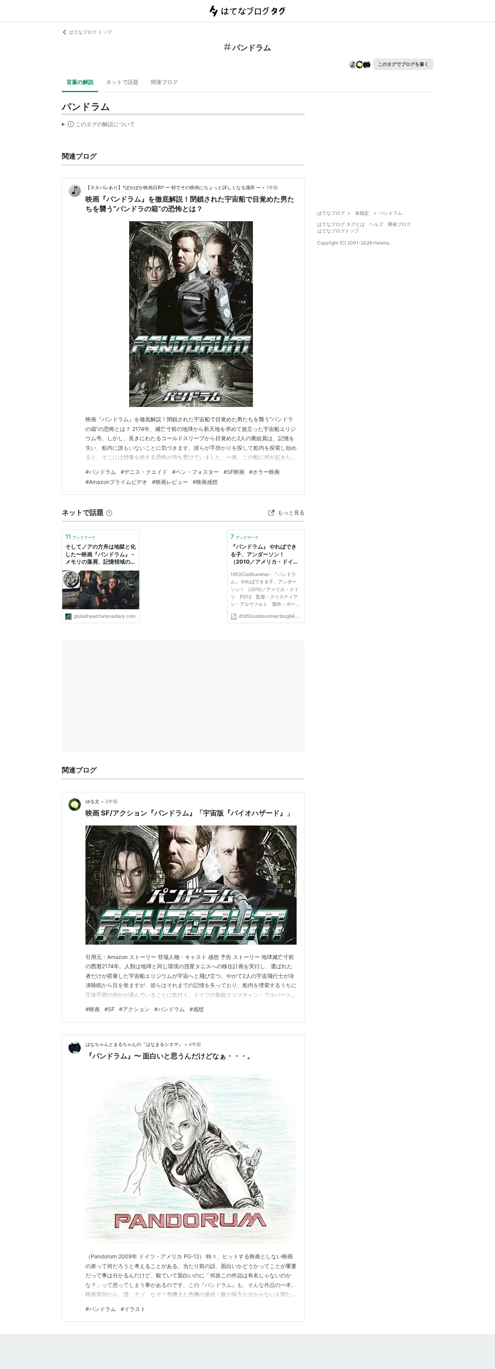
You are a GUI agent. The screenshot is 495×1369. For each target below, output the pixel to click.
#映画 (92, 1009)
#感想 (196, 1009)
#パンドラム (100, 471)
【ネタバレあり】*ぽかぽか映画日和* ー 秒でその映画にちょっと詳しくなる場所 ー (173, 187)
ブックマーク (80, 536)
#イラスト (133, 1309)
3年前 (111, 801)
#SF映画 (234, 471)
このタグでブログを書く (403, 64)
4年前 (195, 1044)
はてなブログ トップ (90, 32)
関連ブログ (164, 82)
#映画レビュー (170, 482)
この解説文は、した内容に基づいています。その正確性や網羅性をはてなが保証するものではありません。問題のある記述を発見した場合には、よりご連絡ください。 (98, 126)
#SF (109, 1009)
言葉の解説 (80, 82)
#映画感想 (205, 482)
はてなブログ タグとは (341, 224)
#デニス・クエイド (144, 471)
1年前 (272, 187)
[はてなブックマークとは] (109, 512)
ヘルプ (376, 224)
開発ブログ (399, 224)
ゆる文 (92, 801)
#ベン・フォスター (195, 471)
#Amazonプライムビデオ (116, 482)
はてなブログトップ (338, 231)
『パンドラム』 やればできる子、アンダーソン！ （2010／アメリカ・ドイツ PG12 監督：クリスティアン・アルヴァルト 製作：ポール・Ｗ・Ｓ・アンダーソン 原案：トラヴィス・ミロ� (265, 554)
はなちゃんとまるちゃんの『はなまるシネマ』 (134, 1044)
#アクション (134, 1009)
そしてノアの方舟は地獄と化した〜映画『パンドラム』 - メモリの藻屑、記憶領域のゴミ (100, 554)
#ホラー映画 (264, 471)
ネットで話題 (122, 82)
